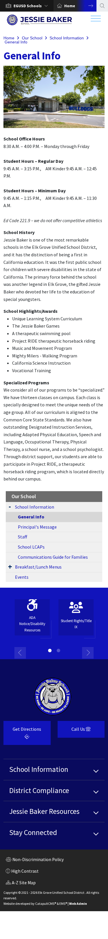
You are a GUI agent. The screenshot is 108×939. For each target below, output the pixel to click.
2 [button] (58, 650)
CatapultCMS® (45, 903)
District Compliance (39, 790)
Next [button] (86, 6)
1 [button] (50, 650)
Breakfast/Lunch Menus (38, 567)
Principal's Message (37, 527)
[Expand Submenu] (10, 506)
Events (22, 577)
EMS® (63, 903)
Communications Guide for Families (53, 557)
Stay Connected (33, 832)
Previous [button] (20, 653)
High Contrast (25, 871)
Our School (32, 38)
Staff (22, 537)
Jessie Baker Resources (44, 811)
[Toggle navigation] (96, 20)
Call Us (72, 731)
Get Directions (22, 735)
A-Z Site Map (21, 883)
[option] (27, 6)
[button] (32, 5)
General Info (16, 42)
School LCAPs (31, 547)
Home (69, 5)
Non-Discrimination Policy (35, 860)
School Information (67, 38)
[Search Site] (102, 6)
